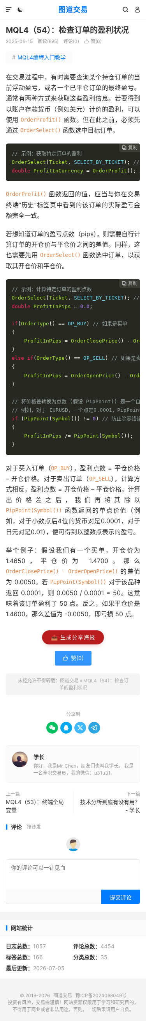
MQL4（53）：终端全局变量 (35, 805)
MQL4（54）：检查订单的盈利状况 (67, 30)
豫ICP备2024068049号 (101, 995)
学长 (38, 757)
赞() (93, 41)
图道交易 (73, 9)
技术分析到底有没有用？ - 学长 (110, 805)
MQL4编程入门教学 (39, 57)
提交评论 (121, 897)
